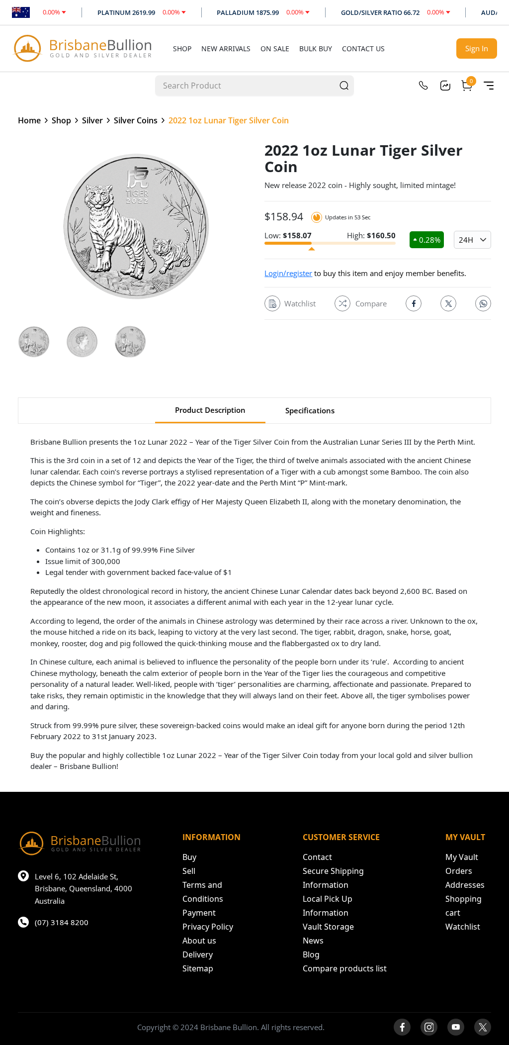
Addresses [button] (465, 884)
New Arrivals (226, 48)
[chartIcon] (444, 85)
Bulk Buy (315, 48)
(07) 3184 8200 (61, 922)
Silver (92, 120)
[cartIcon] (466, 85)
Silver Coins (136, 120)
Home (29, 120)
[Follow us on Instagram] (429, 1027)
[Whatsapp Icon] (483, 303)
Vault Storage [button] (328, 926)
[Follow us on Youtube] (455, 1027)
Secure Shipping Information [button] (333, 877)
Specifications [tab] (310, 410)
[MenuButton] (488, 85)
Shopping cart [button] (463, 905)
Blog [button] (311, 954)
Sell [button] (188, 870)
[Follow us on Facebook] (402, 1027)
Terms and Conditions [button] (202, 891)
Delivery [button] (197, 954)
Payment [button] (199, 912)
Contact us (363, 48)
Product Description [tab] (210, 410)
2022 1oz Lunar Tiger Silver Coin (229, 120)
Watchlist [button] (462, 926)
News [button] (313, 940)
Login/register (288, 273)
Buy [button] (189, 857)
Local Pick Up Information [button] (327, 905)
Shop (182, 48)
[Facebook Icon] (414, 303)
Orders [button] (458, 870)
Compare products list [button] (345, 968)
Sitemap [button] (197, 968)
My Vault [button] (461, 857)
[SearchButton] (344, 85)
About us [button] (199, 940)
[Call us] (423, 85)
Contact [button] (317, 857)
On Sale (274, 48)
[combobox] (245, 85)
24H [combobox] (466, 240)
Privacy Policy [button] (207, 926)
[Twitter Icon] (448, 303)
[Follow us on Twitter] (482, 1027)
